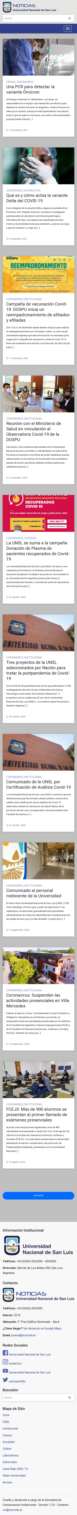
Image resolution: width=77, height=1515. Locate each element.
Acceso (7, 1482)
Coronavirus (24, 81)
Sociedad (30, 538)
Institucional (33, 299)
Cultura (7, 1448)
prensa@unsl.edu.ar (23, 1335)
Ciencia (10, 81)
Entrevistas (32, 190)
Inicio (6, 1415)
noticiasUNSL (17, 1381)
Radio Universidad (14, 1475)
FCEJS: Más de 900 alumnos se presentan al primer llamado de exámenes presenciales (36, 1115)
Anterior (38, 1195)
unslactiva (15, 1363)
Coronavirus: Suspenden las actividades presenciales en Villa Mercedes (37, 1001)
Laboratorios (11, 1455)
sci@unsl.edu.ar (12, 1510)
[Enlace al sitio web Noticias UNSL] (38, 1295)
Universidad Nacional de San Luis (30, 1354)
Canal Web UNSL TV (15, 1469)
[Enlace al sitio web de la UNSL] (38, 1245)
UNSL (6, 1422)
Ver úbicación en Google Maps (42, 1328)
